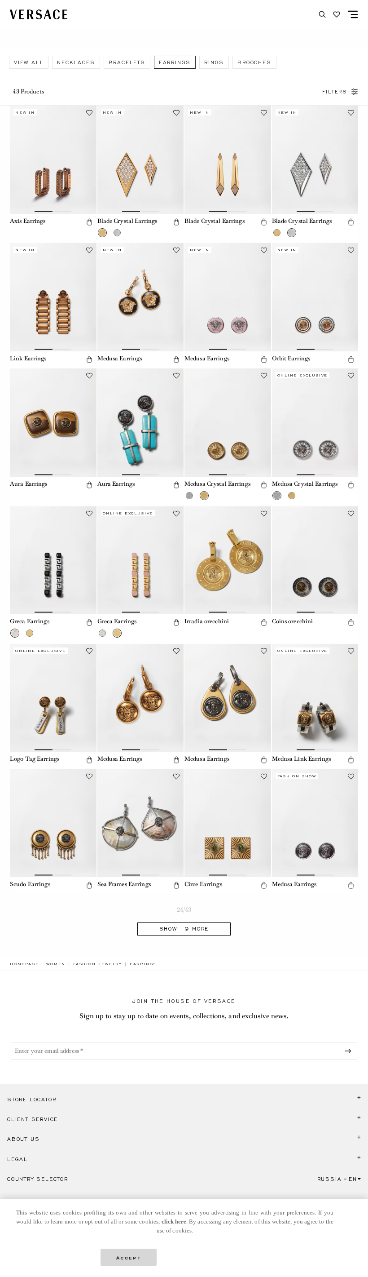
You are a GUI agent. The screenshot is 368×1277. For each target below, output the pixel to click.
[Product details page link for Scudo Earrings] (53, 823)
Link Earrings (28, 358)
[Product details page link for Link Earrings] (53, 297)
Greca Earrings (29, 621)
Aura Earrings (29, 484)
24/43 (184, 909)
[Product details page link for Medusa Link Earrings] (315, 698)
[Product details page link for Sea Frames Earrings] (140, 823)
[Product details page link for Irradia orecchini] (227, 560)
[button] (89, 222)
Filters (334, 92)
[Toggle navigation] (352, 14)
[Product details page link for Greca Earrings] (53, 560)
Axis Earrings (28, 221)
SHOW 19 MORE (184, 929)
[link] (24, 964)
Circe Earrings (203, 884)
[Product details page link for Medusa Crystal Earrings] (227, 422)
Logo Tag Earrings (34, 759)
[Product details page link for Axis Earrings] (53, 160)
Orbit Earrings (291, 358)
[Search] (322, 14)
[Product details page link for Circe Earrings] (227, 823)
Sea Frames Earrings (124, 884)
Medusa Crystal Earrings (217, 484)
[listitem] (28, 62)
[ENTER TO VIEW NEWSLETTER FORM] (349, 1051)
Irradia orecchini (206, 621)
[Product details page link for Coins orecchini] (315, 560)
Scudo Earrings (30, 884)
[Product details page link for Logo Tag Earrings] (53, 698)
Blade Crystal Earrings (127, 221)
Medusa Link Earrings (301, 759)
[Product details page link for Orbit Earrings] (315, 297)
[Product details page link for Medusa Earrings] (140, 297)
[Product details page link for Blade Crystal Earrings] (140, 160)
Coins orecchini (292, 621)
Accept (128, 1257)
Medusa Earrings (119, 358)
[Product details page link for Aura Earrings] (53, 422)
